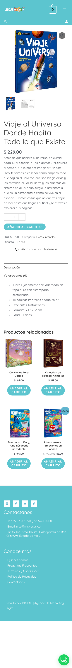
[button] (5, 21)
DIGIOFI (27, 603)
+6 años (20, 242)
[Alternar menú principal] (64, 9)
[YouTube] (25, 503)
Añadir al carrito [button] (19, 390)
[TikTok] (34, 503)
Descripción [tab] (12, 267)
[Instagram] (7, 503)
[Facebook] (16, 503)
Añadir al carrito (24, 227)
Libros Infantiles (46, 237)
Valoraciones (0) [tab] (15, 275)
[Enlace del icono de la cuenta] (66, 21)
